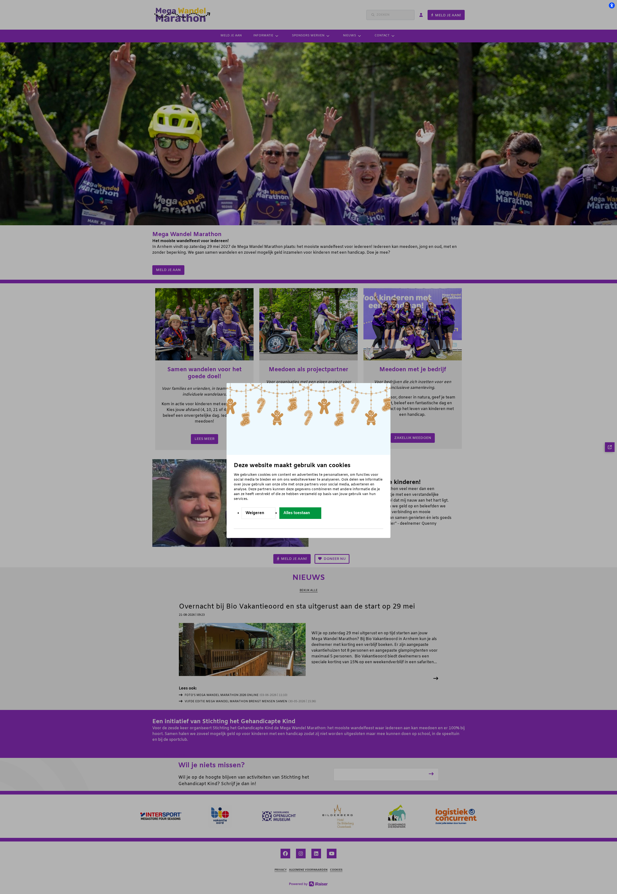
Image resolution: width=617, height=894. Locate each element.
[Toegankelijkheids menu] (612, 5)
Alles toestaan (296, 513)
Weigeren (255, 513)
